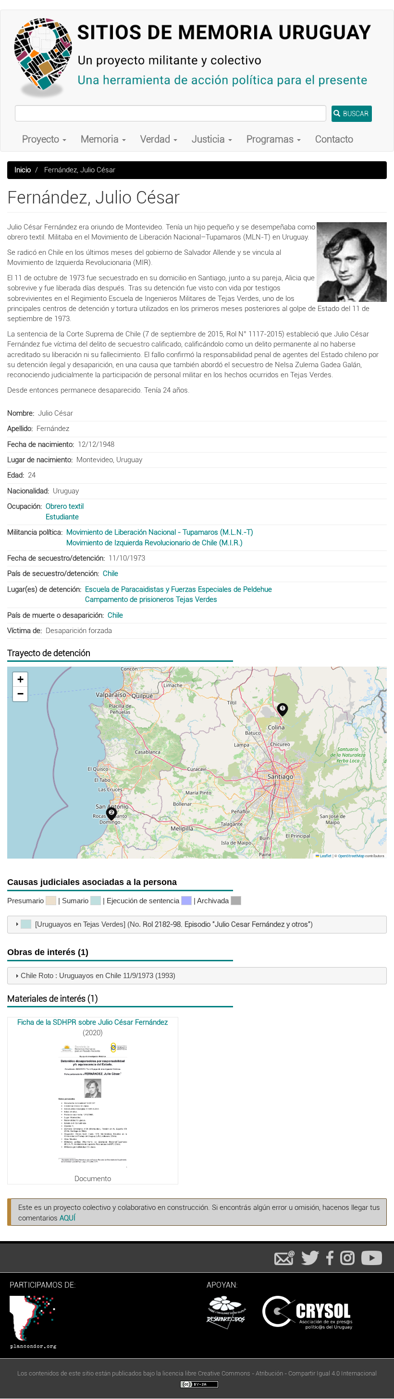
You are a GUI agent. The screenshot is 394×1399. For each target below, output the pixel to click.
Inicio (22, 170)
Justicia (209, 139)
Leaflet (325, 856)
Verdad (156, 139)
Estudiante (62, 517)
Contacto (334, 139)
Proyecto (42, 139)
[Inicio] (197, 57)
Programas (271, 139)
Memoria (101, 139)
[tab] (197, 925)
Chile (110, 573)
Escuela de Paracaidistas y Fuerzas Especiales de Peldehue (178, 589)
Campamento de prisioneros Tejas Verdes (151, 599)
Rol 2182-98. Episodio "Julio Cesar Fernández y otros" (226, 924)
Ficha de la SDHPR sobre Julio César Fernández (92, 1022)
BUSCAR (355, 114)
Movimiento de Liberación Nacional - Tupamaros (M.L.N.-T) (159, 532)
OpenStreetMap (351, 856)
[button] (352, 262)
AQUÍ (67, 1218)
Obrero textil (65, 506)
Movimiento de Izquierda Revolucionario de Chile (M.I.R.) (154, 542)
